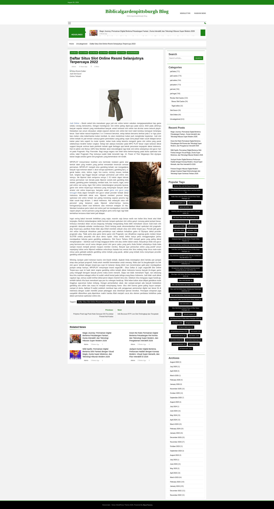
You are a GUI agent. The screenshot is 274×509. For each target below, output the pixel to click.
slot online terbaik (176, 340)
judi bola (74, 52)
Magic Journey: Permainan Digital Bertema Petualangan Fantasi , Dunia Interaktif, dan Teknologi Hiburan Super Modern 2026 (147, 31)
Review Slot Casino (177, 98)
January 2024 (175, 433)
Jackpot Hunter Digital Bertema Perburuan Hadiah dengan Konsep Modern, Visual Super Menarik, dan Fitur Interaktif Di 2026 (186, 162)
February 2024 (175, 429)
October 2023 (175, 446)
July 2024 (173, 406)
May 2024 (173, 415)
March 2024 (174, 424)
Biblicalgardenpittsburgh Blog (137, 11)
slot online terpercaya (193, 340)
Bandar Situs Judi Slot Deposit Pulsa (185, 186)
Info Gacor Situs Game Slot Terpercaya (185, 217)
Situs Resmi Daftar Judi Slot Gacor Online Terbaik (185, 299)
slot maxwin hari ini (178, 335)
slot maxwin (196, 331)
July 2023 (173, 460)
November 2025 (175, 389)
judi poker (103, 52)
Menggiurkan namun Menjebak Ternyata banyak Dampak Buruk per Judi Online (186, 269)
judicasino (192, 226)
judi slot (112, 52)
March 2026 (174, 375)
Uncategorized (132, 52)
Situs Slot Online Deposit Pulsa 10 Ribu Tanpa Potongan (185, 309)
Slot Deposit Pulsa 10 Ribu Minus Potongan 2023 (185, 318)
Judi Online (74, 123)
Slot (178, 314)
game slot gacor (194, 203)
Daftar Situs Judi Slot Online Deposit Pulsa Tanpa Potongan (185, 197)
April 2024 (173, 420)
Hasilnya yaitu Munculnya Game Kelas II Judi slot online (185, 212)
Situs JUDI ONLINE (185, 280)
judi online (93, 52)
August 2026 (174, 362)
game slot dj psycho (178, 203)
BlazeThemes (147, 505)
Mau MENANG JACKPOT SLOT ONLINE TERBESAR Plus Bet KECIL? (185, 256)
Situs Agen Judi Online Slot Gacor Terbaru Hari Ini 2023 (185, 275)
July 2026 (173, 366)
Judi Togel (191, 234)
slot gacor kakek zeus (185, 327)
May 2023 (173, 468)
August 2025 (174, 402)
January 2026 (175, 384)
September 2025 (176, 397)
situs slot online (185, 304)
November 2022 (175, 495)
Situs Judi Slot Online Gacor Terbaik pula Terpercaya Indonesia (185, 290)
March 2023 (174, 477)
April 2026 (173, 371)
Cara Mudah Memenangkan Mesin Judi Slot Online (185, 191)
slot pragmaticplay (179, 344)
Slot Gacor (174, 110)
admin (74, 66)
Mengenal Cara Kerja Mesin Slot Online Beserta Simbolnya (186, 263)
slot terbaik (193, 344)
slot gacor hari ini (192, 323)
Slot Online (174, 115)
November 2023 (175, 442)
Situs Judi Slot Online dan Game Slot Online (186, 285)
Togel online (176, 106)
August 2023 (174, 455)
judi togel (121, 52)
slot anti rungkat (189, 314)
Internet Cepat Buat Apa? (179, 222)
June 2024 (173, 411)
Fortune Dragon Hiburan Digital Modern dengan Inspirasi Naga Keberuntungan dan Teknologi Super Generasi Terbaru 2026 (185, 171)
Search (198, 58)
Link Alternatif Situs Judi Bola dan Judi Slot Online (185, 245)
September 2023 (176, 451)
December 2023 (175, 437)
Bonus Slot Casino (178, 101)
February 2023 (175, 482)
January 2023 (175, 486)
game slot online (185, 207)
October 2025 (175, 393)
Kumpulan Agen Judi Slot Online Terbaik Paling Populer (185, 240)
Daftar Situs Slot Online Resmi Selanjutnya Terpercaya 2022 (101, 302)
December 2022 (175, 491)
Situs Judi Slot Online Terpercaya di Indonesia (185, 295)
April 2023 (173, 473)
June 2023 (173, 464)
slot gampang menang (179, 331)
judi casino (83, 52)
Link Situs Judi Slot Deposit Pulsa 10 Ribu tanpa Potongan (186, 250)
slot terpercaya (185, 348)
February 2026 (175, 380)
